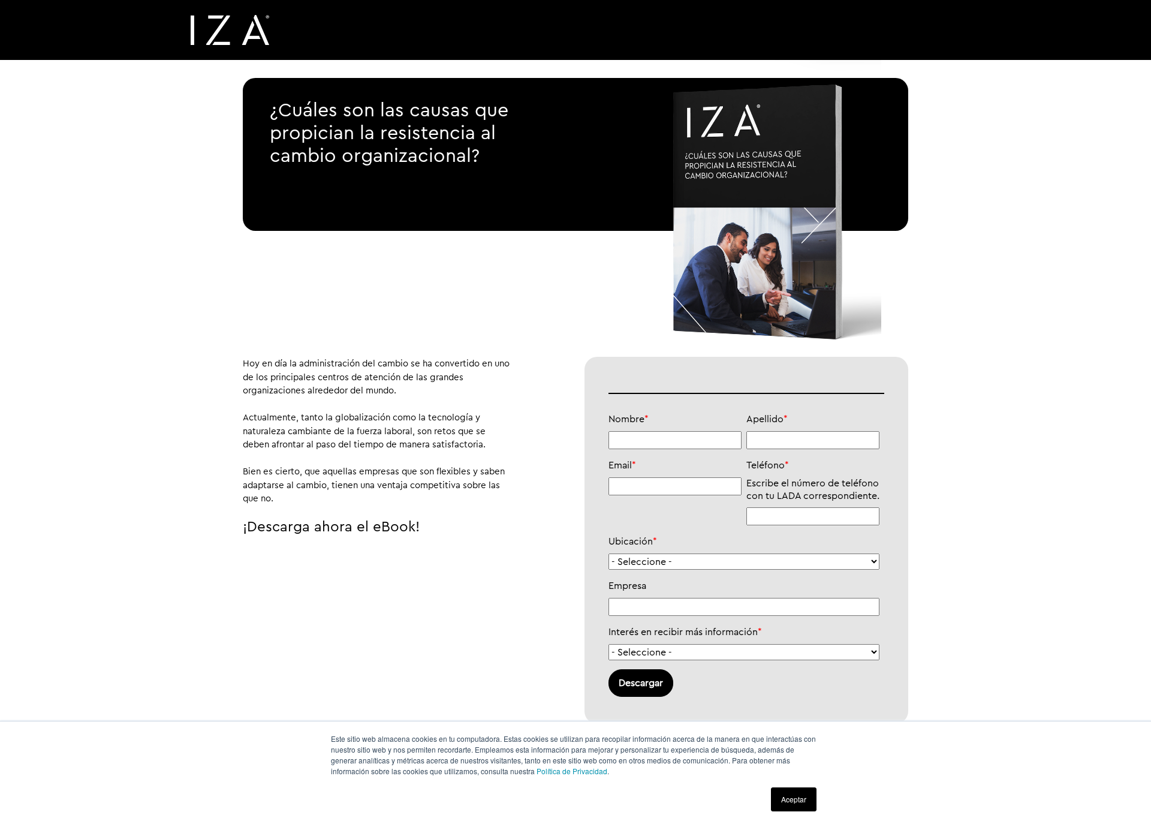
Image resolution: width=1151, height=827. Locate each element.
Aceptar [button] (793, 799)
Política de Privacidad (572, 771)
